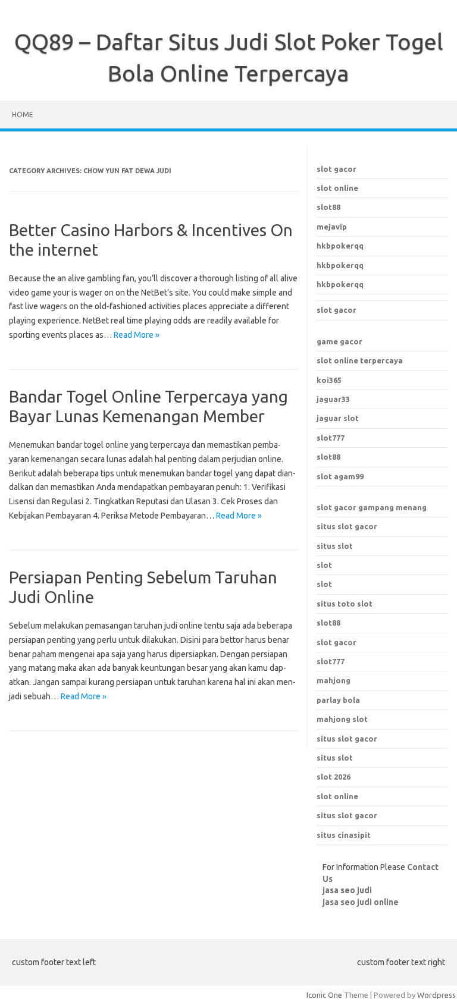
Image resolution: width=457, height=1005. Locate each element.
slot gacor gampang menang (372, 507)
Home (22, 114)
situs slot (335, 546)
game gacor (339, 341)
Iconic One (324, 995)
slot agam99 (340, 476)
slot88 (328, 207)
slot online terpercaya (360, 360)
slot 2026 (333, 776)
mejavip (332, 226)
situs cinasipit (344, 835)
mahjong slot (342, 719)
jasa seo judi (347, 890)
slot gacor (336, 169)
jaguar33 (333, 399)
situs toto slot (345, 603)
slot (324, 565)
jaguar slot (338, 418)
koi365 (329, 380)
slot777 (331, 438)
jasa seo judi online (361, 902)
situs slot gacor (347, 526)
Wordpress (436, 995)
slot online (337, 188)
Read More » (136, 335)
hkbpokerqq (340, 245)
